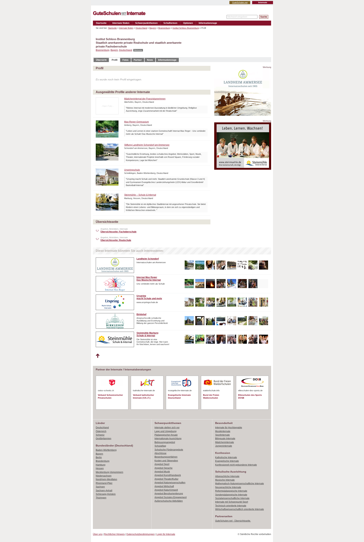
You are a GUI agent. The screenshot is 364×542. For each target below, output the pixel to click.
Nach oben (97, 356)
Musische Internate (225, 480)
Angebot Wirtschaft (164, 486)
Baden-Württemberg (106, 450)
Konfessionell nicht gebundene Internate (236, 464)
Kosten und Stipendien (166, 460)
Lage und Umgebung (166, 431)
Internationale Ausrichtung (168, 438)
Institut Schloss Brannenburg (186, 28)
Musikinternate (222, 431)
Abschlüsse (160, 453)
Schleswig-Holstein (106, 494)
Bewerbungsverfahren (166, 457)
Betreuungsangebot (165, 442)
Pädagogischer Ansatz (166, 435)
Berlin (99, 457)
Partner (138, 60)
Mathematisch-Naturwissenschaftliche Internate (239, 483)
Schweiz (100, 435)
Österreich (101, 431)
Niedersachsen (103, 475)
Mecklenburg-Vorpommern (109, 472)
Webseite (138, 50)
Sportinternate (222, 435)
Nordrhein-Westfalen (106, 479)
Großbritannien (103, 438)
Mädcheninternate (224, 442)
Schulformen (170, 23)
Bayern (152, 28)
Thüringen (101, 497)
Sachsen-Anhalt (104, 490)
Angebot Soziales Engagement (171, 497)
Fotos (125, 60)
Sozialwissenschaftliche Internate (232, 498)
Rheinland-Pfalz (104, 483)
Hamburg (100, 464)
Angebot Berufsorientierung (169, 493)
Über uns (97, 534)
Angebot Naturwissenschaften (170, 482)
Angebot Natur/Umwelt (166, 490)
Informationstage (208, 23)
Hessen (100, 468)
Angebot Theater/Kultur (166, 479)
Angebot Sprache (164, 468)
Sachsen (100, 486)
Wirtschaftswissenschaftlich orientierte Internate (239, 509)
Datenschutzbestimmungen (140, 534)
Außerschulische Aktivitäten (169, 501)
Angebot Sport (162, 464)
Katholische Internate (226, 457)
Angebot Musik (162, 471)
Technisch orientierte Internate (230, 505)
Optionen (188, 23)
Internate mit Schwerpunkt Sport (231, 502)
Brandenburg (102, 461)
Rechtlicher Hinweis (114, 534)
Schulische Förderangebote (169, 449)
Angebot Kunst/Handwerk (168, 475)
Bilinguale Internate (225, 438)
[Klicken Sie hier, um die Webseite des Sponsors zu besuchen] (242, 114)
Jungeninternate (223, 446)
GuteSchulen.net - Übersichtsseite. (233, 520)
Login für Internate (165, 534)
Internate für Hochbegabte (228, 427)
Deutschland (141, 28)
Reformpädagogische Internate (231, 491)
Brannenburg (164, 28)
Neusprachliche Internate (228, 487)
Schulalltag (160, 446)
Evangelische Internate (227, 461)
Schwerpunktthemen (146, 23)
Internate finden (120, 23)
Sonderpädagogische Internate (231, 494)
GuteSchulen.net (240, 2)
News (150, 60)
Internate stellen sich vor (167, 427)
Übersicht (101, 60)
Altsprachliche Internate (227, 476)
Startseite (101, 23)
